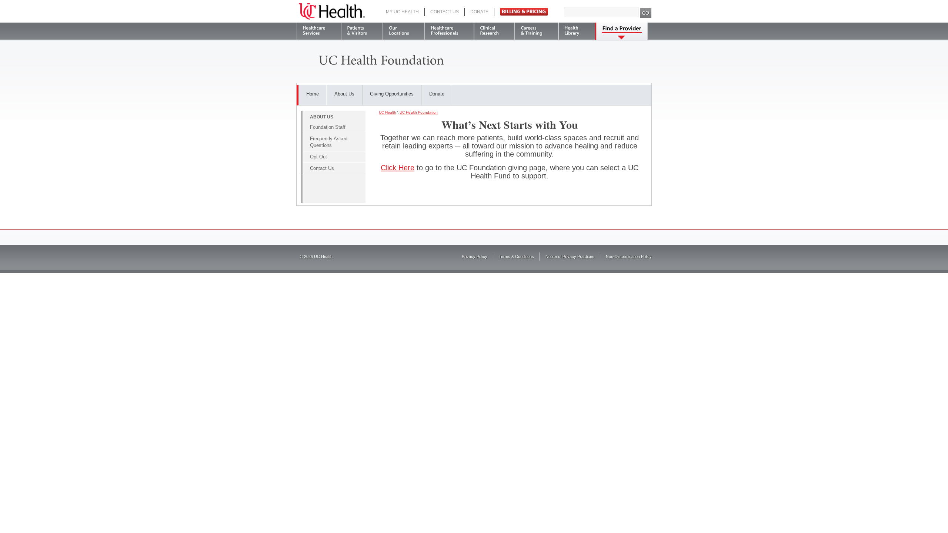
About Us (344, 94)
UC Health (332, 11)
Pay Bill (524, 12)
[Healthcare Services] (319, 31)
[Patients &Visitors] (362, 31)
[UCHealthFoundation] (381, 59)
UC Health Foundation (419, 112)
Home (312, 94)
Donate (479, 11)
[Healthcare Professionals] (449, 31)
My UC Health (402, 11)
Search (646, 13)
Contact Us (444, 11)
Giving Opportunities (392, 94)
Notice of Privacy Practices (569, 256)
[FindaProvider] (622, 31)
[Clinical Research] (494, 31)
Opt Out (318, 157)
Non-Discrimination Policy (629, 256)
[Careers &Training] (536, 31)
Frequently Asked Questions (328, 142)
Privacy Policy (474, 256)
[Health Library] (576, 31)
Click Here (397, 168)
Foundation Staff (328, 127)
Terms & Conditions (516, 256)
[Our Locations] (404, 31)
